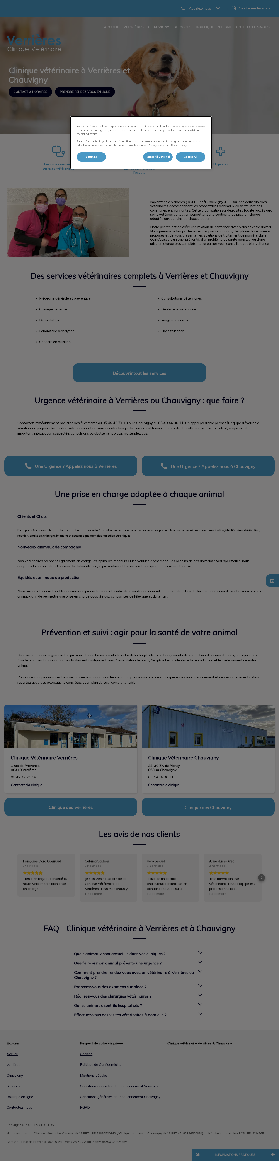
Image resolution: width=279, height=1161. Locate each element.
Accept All (190, 156)
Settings (91, 156)
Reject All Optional (158, 156)
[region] (141, 142)
